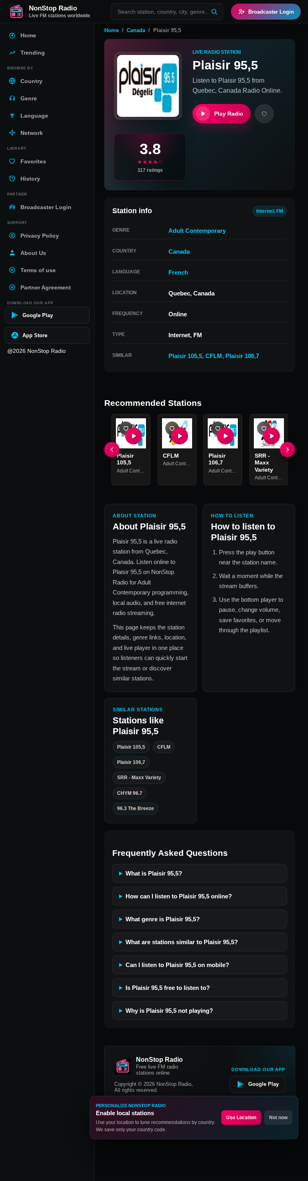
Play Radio (228, 113)
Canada (136, 30)
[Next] (287, 449)
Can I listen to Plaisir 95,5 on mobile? (177, 964)
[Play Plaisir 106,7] (225, 435)
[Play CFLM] (179, 435)
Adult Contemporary (197, 230)
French (178, 272)
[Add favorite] (264, 113)
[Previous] (112, 449)
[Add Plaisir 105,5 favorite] (126, 428)
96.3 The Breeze (135, 808)
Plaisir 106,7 (242, 355)
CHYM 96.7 (129, 793)
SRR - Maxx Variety (264, 462)
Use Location (241, 1117)
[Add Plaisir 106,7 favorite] (218, 428)
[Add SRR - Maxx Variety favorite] (264, 428)
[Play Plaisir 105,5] (133, 435)
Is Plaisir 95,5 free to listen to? (168, 987)
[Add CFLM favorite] (172, 428)
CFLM (213, 355)
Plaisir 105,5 (185, 355)
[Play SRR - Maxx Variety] (271, 435)
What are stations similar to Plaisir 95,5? (182, 942)
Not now (278, 1117)
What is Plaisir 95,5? (154, 873)
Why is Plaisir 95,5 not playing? (169, 1010)
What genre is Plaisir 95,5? (163, 919)
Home (111, 30)
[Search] (214, 11)
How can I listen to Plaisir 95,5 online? (179, 896)
